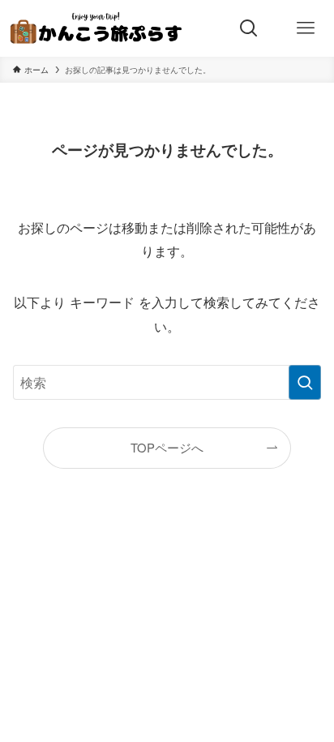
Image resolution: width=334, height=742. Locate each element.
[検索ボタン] (249, 28)
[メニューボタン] (305, 28)
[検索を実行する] (305, 382)
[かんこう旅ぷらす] (96, 28)
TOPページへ (167, 447)
